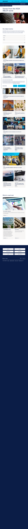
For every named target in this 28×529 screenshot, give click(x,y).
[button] (14, 36)
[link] (13, 1)
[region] (14, 83)
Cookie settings (4, 85)
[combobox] (22, 4)
